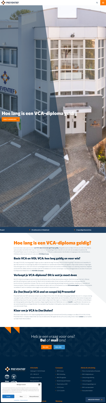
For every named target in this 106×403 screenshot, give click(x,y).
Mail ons (58, 347)
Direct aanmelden (9, 119)
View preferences (34, 396)
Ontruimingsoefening (88, 377)
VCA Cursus (60, 387)
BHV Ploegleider (61, 377)
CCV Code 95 (60, 390)
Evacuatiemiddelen (87, 390)
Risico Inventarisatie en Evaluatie (91, 371)
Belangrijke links (34, 380)
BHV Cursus (60, 371)
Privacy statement (24, 400)
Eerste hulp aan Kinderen (63, 380)
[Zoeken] (98, 2)
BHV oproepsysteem (88, 387)
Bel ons (45, 347)
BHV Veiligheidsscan (88, 374)
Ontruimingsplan (87, 380)
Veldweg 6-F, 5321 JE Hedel (37, 371)
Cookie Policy (16, 400)
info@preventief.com (36, 377)
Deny (21, 396)
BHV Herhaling (61, 374)
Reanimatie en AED (62, 384)
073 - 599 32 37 (34, 374)
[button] (39, 384)
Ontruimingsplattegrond (89, 384)
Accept (8, 396)
